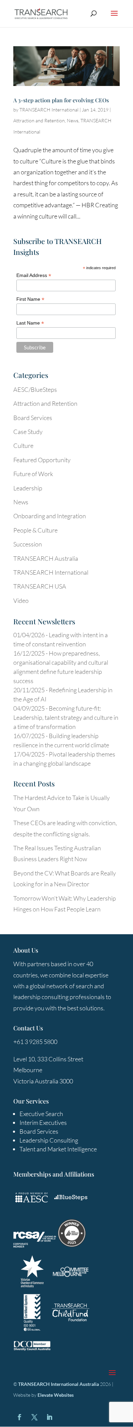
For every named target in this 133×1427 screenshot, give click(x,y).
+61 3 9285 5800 (35, 1041)
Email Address (33, 275)
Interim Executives (43, 1122)
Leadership (27, 488)
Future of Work (33, 473)
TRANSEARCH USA (39, 586)
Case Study (28, 431)
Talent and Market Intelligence (58, 1149)
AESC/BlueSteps (35, 389)
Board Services (32, 417)
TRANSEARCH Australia (45, 558)
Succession (27, 544)
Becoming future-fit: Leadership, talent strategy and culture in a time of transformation (65, 717)
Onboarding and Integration (49, 516)
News (72, 120)
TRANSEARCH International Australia (58, 1384)
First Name (30, 299)
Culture (23, 445)
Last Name (30, 323)
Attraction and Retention (39, 120)
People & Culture (35, 530)
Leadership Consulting (48, 1140)
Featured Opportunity (42, 460)
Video (21, 600)
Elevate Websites (56, 1395)
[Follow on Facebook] (19, 1417)
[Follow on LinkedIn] (49, 1417)
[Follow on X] (34, 1417)
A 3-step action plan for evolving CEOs (61, 100)
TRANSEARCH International (48, 109)
